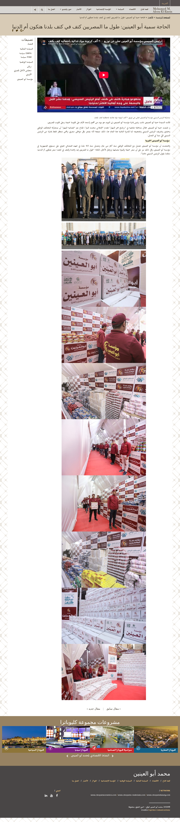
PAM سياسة (26, 57)
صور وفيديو (66, 10)
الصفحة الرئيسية (163, 18)
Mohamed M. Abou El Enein (162, 9)
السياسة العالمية (26, 49)
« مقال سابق (113, 708)
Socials (35, 9)
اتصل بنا (51, 10)
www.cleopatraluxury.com (158, 795)
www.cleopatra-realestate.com (131, 795)
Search (42, 9)
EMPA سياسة (25, 53)
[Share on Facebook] (13, 31)
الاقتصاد (132, 10)
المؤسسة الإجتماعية (103, 10)
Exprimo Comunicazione (159, 810)
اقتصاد (30, 44)
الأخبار (78, 10)
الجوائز (88, 10)
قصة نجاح (144, 10)
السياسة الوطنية (26, 62)
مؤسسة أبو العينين (25, 79)
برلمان (29, 67)
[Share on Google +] (22, 31)
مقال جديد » (95, 708)
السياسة (120, 10)
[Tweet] (17, 31)
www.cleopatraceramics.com (103, 795)
